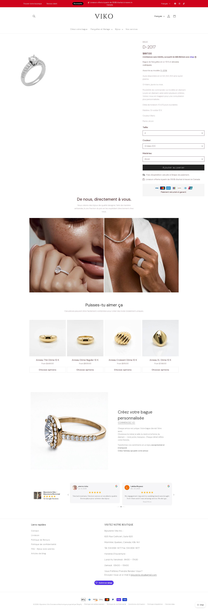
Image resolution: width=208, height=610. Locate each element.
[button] (34, 16)
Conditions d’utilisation (136, 604)
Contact (35, 531)
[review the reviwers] (116, 486)
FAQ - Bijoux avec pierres (43, 549)
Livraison (35, 535)
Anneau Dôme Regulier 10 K (85, 360)
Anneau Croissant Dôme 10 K (123, 360)
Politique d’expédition (155, 604)
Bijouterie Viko (44, 604)
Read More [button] (95, 502)
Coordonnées (170, 604)
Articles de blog (38, 553)
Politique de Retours (40, 540)
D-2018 (164, 70)
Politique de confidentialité (43, 544)
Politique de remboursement (94, 604)
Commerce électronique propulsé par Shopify (66, 604)
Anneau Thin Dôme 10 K (47, 360)
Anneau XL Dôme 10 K (160, 360)
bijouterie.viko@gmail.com (144, 575)
